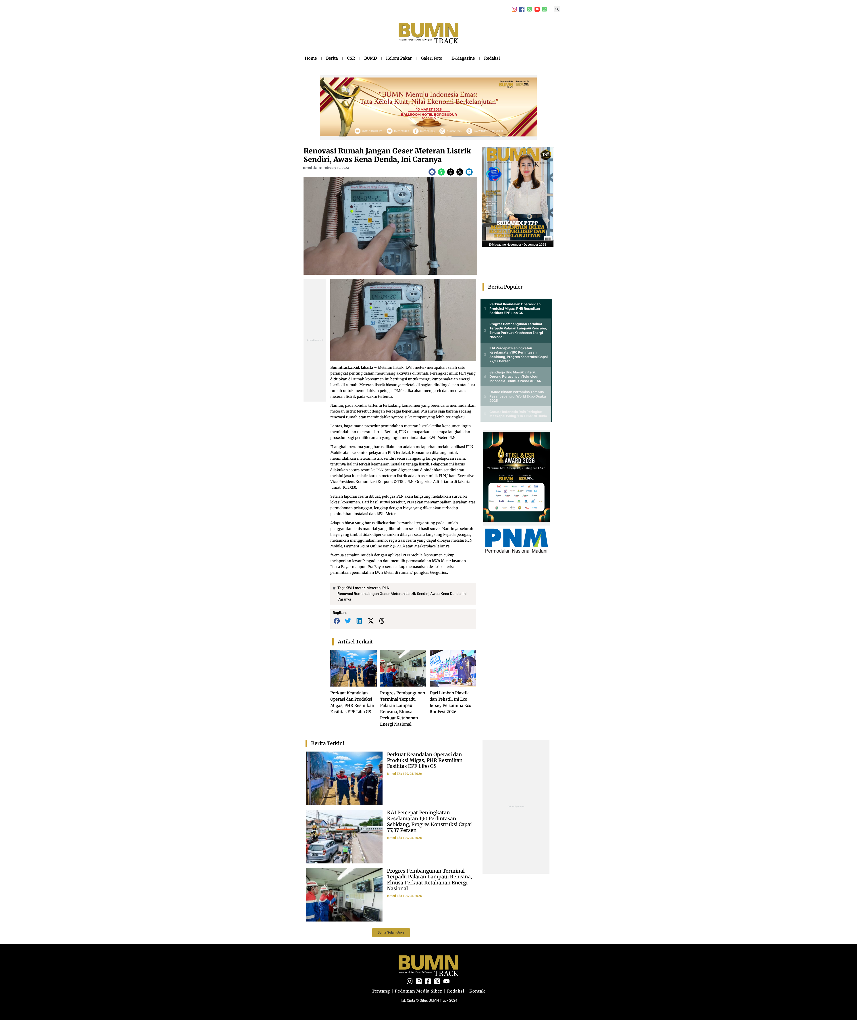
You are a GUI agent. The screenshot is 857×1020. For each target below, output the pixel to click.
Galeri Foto (431, 58)
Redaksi (492, 58)
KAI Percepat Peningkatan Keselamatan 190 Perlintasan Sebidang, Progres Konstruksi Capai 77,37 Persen (429, 821)
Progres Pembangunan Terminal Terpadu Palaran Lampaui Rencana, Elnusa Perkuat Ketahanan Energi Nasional (429, 880)
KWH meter (355, 588)
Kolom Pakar (399, 58)
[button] (557, 9)
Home (311, 58)
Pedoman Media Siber (418, 991)
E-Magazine (463, 58)
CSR (351, 58)
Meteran (373, 588)
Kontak (477, 991)
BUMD (370, 58)
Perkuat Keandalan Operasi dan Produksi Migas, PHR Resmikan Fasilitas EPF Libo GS (425, 760)
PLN (385, 588)
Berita (332, 58)
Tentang (381, 991)
